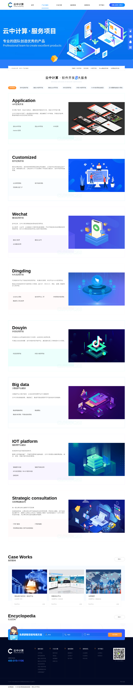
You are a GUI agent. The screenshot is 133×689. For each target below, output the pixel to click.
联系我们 (100, 655)
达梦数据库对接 (115, 68)
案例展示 (70, 653)
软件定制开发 (24, 87)
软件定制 (86, 68)
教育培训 (55, 653)
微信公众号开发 (53, 87)
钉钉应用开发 (67, 87)
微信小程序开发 (38, 87)
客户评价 (70, 658)
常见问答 (85, 658)
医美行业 (55, 661)
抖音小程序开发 (81, 87)
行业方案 (59, 5)
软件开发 (79, 68)
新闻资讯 (87, 5)
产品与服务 (45, 5)
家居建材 (55, 658)
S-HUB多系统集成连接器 (22, 687)
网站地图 (122, 681)
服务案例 (73, 5)
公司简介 (100, 653)
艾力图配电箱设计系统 (115, 87)
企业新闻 (85, 653)
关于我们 (101, 5)
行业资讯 (85, 655)
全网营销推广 (41, 672)
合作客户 (70, 655)
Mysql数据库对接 (103, 68)
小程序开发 (94, 68)
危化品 (54, 655)
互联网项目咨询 (42, 669)
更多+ (119, 559)
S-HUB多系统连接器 (97, 87)
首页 (32, 5)
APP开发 (12, 87)
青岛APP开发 (36, 687)
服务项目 (40, 649)
